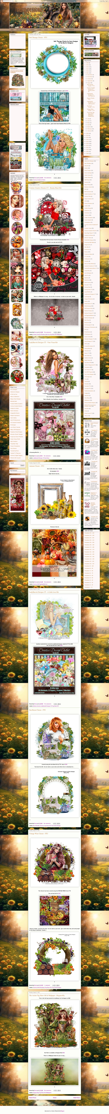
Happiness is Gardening (94, 493)
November (90, 76)
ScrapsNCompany (89, 346)
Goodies (86, 261)
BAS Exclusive (88, 191)
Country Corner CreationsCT (91, 224)
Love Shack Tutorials (15, 427)
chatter (86, 205)
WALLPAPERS (63, 29)
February (89, 128)
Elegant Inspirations (15, 415)
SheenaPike (87, 348)
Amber (86, 168)
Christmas (87, 212)
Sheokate (87, 350)
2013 (87, 143)
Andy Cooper (88, 170)
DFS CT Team (88, 237)
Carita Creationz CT (89, 194)
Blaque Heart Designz (15, 399)
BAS (86, 189)
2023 (87, 69)
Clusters (35, 180)
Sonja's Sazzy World (15, 439)
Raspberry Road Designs (16, 431)
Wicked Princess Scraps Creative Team (90, 405)
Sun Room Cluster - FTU (37, 710)
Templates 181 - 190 (89, 544)
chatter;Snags (88, 208)
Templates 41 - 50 (89, 577)
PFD (86, 329)
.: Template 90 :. (94, 461)
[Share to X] (57, 178)
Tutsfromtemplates (89, 390)
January (89, 130)
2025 (87, 64)
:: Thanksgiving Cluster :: (94, 439)
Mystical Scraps (88, 310)
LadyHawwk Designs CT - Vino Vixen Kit (43, 342)
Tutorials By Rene (14, 450)
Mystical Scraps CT (89, 313)
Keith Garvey (88, 282)
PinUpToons (87, 332)
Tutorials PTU (88, 388)
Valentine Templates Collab (93, 504)
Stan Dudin (87, 355)
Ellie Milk (87, 247)
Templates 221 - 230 (89, 535)
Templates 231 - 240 (89, 533)
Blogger (62, 1111)
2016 (87, 137)
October (89, 78)
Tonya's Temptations (15, 446)
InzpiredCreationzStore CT (91, 268)
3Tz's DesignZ (13, 389)
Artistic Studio (88, 177)
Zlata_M (86, 415)
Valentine (87, 395)
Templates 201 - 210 (89, 540)
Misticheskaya (40, 987)
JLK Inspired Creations (15, 422)
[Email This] (54, 178)
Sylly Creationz (13, 441)
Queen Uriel (87, 336)
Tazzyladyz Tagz (14, 443)
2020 (87, 133)
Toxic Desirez (13, 448)
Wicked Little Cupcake (15, 457)
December (90, 74)
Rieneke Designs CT (89, 339)
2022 (87, 71)
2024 (87, 66)
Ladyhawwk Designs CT (38, 458)
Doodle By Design (89, 240)
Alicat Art (87, 165)
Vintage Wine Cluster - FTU (38, 833)
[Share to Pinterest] (60, 178)
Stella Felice (87, 360)
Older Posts (76, 1098)
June (88, 120)
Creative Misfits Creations (16, 403)
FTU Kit (86, 256)
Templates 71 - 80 (89, 570)
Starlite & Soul (88, 357)
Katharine (87, 280)
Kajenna (86, 277)
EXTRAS (39, 29)
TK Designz (87, 376)
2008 (87, 153)
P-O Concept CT (88, 324)
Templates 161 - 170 (89, 549)
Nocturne (87, 322)
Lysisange (87, 296)
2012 (87, 145)
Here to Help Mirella (89, 263)
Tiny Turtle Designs (56, 825)
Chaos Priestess (88, 203)
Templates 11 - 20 (89, 584)
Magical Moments (89, 299)
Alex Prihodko (36, 825)
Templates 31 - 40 (89, 580)
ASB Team (87, 179)
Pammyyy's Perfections (90, 327)
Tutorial (86, 381)
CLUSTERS (31, 29)
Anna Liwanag (88, 172)
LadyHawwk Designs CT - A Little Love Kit (44, 592)
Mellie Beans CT (88, 303)
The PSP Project (88, 372)
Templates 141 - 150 (89, 554)
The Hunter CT (88, 369)
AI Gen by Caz (13, 394)
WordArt (86, 408)
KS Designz (13, 424)
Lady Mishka (87, 291)
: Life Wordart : (94, 481)
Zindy (86, 411)
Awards (86, 182)
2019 (87, 135)
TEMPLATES (54, 29)
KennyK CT (87, 284)
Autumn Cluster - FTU (36, 466)
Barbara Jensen (36, 706)
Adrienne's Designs (14, 391)
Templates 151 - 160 (89, 551)
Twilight (86, 393)
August (89, 82)
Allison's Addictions (14, 396)
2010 (87, 149)
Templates (87, 367)
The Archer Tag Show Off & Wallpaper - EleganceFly (47, 995)
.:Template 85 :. (94, 471)
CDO (86, 201)
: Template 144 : (94, 516)
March (89, 126)
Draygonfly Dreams (14, 413)
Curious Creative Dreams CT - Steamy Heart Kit (45, 188)
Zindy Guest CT (88, 413)
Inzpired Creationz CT (90, 266)
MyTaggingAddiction (42, 584)
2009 (87, 151)
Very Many (46, 458)
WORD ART (71, 29)
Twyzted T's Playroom (15, 453)
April (88, 124)
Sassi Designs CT (89, 341)
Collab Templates (89, 217)
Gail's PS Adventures (15, 420)
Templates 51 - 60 (89, 575)
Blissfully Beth (13, 401)
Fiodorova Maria (41, 180)
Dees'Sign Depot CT (89, 233)
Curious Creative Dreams (39, 334)
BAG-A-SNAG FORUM (21, 29)
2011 (87, 147)
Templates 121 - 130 (89, 559)
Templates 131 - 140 (89, 556)
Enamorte (87, 249)
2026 (87, 62)
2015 (87, 139)
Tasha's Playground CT (90, 365)
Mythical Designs (88, 317)
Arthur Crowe (88, 175)
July (88, 118)
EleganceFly (36, 1092)
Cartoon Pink (88, 196)
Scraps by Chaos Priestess (16, 436)
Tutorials (87, 383)
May (88, 122)
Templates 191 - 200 (89, 542)
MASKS (46, 29)
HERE (67, 90)
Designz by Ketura (89, 235)
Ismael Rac (87, 270)
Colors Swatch (88, 220)
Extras (86, 251)
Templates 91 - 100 (89, 566)
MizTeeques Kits (88, 308)
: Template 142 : (94, 450)
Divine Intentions (14, 410)
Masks (86, 301)
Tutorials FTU (88, 386)
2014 (87, 141)
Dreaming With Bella (89, 242)
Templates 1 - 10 (88, 587)
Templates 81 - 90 (89, 568)
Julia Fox (47, 334)
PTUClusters (87, 334)
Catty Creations (88, 198)
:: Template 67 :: (94, 430)
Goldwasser (87, 258)
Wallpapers (59, 334)
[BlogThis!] (56, 178)
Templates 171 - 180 (89, 547)
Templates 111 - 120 (89, 561)
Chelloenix (87, 210)
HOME (12, 29)
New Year (87, 320)
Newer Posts (32, 1098)
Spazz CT (87, 353)
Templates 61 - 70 (89, 573)
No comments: (48, 177)
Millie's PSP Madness (15, 429)
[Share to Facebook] (58, 178)
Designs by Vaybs (14, 408)
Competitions (88, 222)
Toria (86, 379)
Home (54, 1098)
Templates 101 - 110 (89, 563)
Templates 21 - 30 (89, 582)
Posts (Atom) (58, 1101)
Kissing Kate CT (88, 289)
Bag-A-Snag (87, 184)
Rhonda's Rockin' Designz (16, 434)
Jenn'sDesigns (88, 273)
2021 (87, 73)
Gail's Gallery (13, 417)
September (90, 80)
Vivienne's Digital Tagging (16, 455)
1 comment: (47, 985)
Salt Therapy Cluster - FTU (38, 37)
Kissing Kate (87, 287)
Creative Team (88, 228)
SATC (86, 343)
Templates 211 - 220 (89, 537)
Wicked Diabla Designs (90, 402)
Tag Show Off (53, 334)
